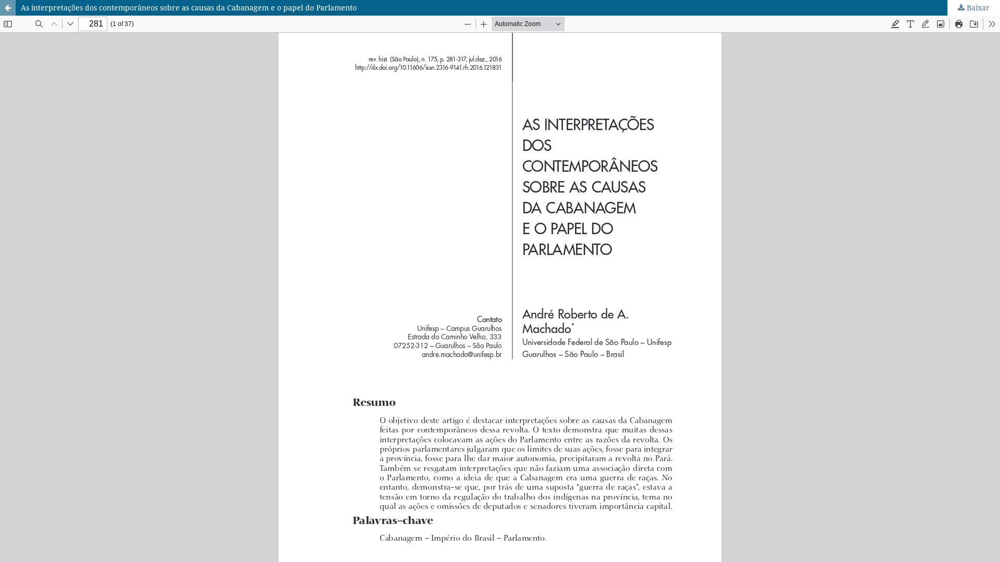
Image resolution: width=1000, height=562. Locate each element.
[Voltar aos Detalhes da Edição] (8, 8)
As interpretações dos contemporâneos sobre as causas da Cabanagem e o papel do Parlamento (189, 7)
